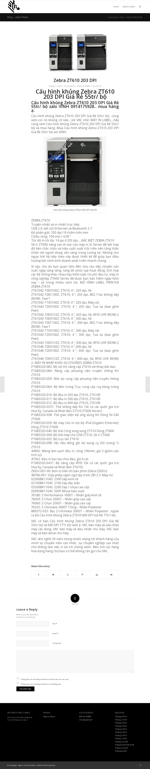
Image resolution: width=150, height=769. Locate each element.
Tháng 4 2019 (121, 729)
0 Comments (69, 86)
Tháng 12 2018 (121, 741)
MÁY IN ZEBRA (84, 86)
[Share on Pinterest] (82, 575)
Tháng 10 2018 (121, 748)
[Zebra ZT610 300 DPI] (2, 384)
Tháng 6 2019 (121, 722)
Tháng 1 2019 (121, 738)
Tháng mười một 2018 (124, 744)
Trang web (56, 643)
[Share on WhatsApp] (68, 575)
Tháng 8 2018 (121, 751)
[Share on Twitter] (53, 575)
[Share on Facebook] (38, 575)
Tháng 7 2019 (121, 719)
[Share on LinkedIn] (97, 575)
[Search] (140, 6)
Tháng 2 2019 (121, 735)
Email (55, 633)
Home (116, 6)
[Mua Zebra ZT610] (75, 51)
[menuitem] (140, 6)
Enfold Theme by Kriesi (46, 765)
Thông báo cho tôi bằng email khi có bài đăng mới (41, 684)
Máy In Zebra (129, 6)
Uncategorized (85, 719)
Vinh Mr (98, 86)
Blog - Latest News (17, 17)
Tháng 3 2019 (121, 732)
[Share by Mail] (111, 575)
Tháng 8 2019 (121, 716)
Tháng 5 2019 (121, 726)
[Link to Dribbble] (140, 765)
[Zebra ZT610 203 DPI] (147, 384)
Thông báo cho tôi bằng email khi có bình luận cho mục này (44, 679)
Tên (54, 623)
